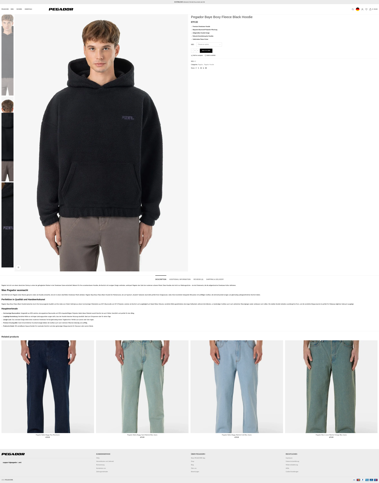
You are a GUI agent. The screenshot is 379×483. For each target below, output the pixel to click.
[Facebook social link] (196, 68)
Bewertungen (195, 471)
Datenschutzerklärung (292, 461)
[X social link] (198, 68)
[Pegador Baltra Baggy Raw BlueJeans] (47, 386)
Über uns (194, 468)
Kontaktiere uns (101, 468)
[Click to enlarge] (18, 267)
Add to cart (206, 50)
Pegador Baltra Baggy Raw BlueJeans (48, 435)
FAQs (97, 458)
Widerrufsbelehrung (292, 465)
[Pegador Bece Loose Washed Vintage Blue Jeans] (331, 386)
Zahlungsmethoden (102, 471)
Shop (192, 461)
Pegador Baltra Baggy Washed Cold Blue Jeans (237, 435)
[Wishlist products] (366, 9)
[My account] (362, 9)
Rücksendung (100, 465)
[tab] (160, 278)
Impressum (289, 458)
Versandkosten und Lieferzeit (105, 461)
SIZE (192, 44)
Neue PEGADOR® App (198, 458)
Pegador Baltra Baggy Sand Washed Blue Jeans (142, 435)
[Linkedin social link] (203, 68)
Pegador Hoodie (209, 64)
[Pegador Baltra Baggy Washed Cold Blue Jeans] (236, 386)
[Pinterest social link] (201, 68)
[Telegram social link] (206, 68)
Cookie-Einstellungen (292, 471)
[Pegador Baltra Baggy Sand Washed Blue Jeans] (142, 386)
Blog (192, 465)
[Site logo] (61, 9)
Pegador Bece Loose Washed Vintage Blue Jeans (331, 435)
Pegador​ (200, 64)
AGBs (287, 468)
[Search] (353, 9)
